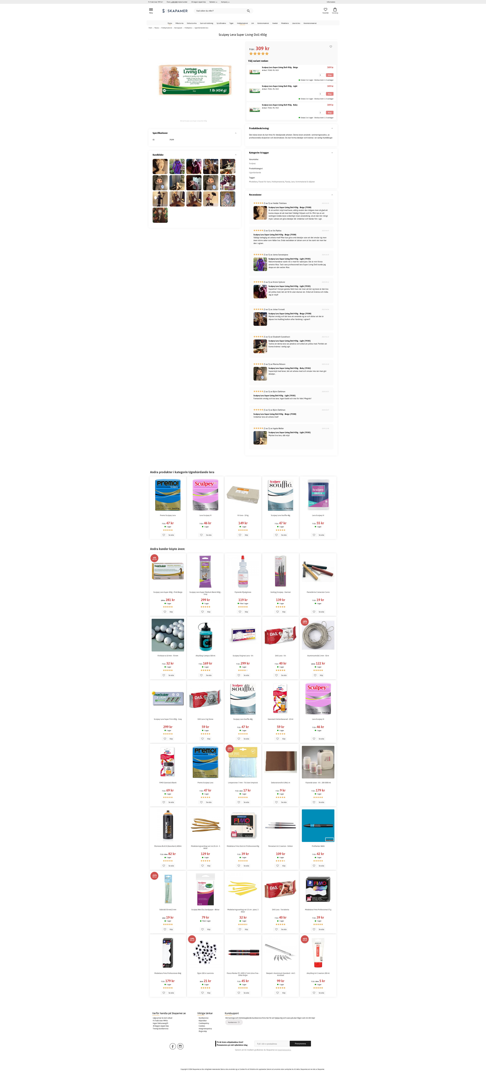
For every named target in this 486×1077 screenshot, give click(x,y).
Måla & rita (179, 23)
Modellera (285, 23)
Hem (150, 28)
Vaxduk (275, 23)
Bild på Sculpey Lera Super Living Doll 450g (193, 121)
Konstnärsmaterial (310, 23)
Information (331, 2)
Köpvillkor (203, 1020)
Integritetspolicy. (284, 1050)
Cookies (202, 1026)
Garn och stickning (206, 23)
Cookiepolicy (204, 1023)
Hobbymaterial (242, 23)
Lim (252, 23)
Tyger (231, 23)
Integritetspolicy (205, 1028)
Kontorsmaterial (263, 23)
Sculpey (252, 163)
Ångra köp (203, 1031)
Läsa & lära (296, 23)
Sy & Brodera (221, 23)
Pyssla (170, 23)
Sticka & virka (192, 23)
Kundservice (203, 1018)
